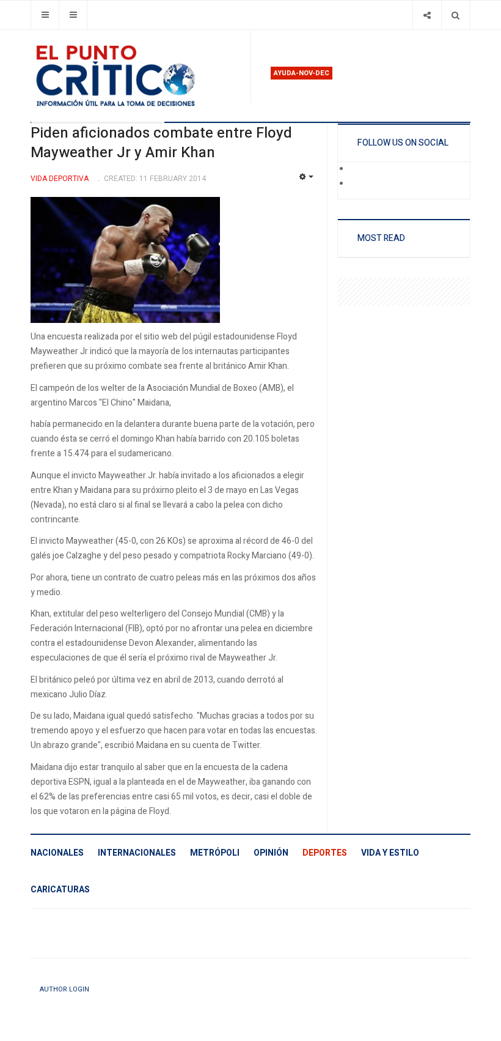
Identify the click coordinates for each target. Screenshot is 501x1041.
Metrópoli (215, 853)
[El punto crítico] (136, 76)
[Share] (426, 15)
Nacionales (57, 853)
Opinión (271, 853)
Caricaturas (60, 889)
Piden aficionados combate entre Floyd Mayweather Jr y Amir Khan (161, 142)
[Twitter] (358, 184)
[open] (45, 15)
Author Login (64, 989)
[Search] (455, 15)
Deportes (324, 853)
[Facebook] (358, 169)
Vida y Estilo (390, 853)
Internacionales (137, 853)
